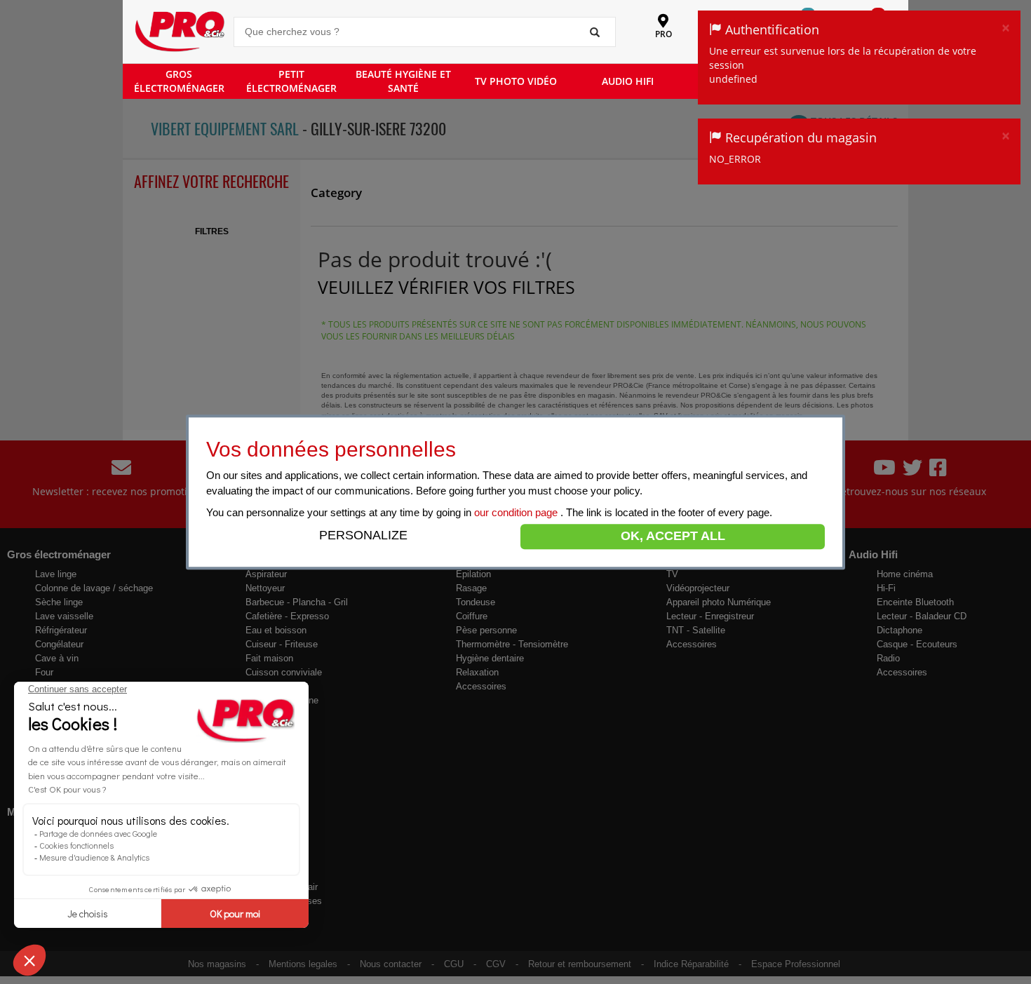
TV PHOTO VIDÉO (516, 81)
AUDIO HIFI (628, 81)
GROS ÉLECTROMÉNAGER (179, 81)
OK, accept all (673, 536)
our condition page (517, 512)
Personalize (363, 535)
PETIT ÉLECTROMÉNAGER (291, 81)
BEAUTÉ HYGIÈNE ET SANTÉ (403, 81)
